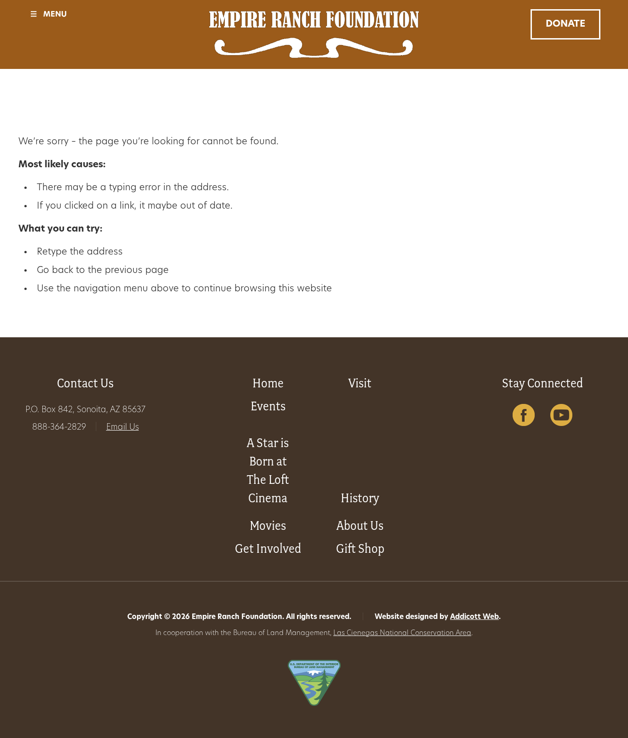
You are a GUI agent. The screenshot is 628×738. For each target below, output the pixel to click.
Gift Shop (360, 548)
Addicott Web (474, 617)
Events (268, 406)
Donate (565, 24)
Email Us (122, 428)
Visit (359, 383)
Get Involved (268, 548)
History (360, 497)
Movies (268, 525)
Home (268, 383)
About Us (360, 525)
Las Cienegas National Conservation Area (402, 633)
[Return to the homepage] (314, 34)
